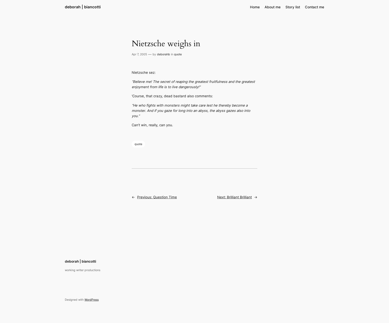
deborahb (163, 54)
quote (178, 54)
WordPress (91, 299)
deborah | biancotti (83, 6)
